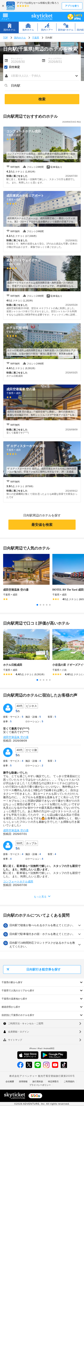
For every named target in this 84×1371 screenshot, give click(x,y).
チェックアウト (55, 59)
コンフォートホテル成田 (18, 881)
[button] (42, 75)
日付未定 (14, 67)
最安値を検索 (42, 525)
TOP (5, 37)
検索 (42, 99)
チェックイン (17, 59)
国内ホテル (20, 37)
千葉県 (35, 37)
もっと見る (40, 896)
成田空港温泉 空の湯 (16, 737)
